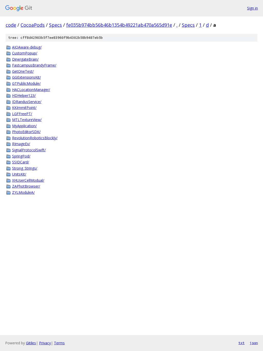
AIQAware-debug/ (27, 47)
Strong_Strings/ (24, 168)
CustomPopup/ (24, 53)
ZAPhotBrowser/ (26, 186)
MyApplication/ (24, 125)
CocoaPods (33, 25)
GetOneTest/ (23, 71)
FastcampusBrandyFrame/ (34, 65)
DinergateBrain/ (25, 59)
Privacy (45, 342)
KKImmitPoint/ (24, 107)
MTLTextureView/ (27, 119)
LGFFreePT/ (22, 113)
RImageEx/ (21, 143)
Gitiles (31, 342)
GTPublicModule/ (26, 83)
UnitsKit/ (19, 174)
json (254, 342)
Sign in (252, 8)
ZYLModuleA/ (23, 192)
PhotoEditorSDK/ (26, 131)
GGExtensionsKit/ (26, 77)
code (11, 25)
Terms (59, 342)
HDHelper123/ (24, 95)
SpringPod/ (21, 156)
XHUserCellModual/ (28, 180)
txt (241, 342)
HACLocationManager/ (31, 89)
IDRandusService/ (26, 101)
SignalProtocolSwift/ (29, 149)
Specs (55, 25)
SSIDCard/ (20, 162)
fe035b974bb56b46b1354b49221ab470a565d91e (119, 25)
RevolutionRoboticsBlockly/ (35, 137)
